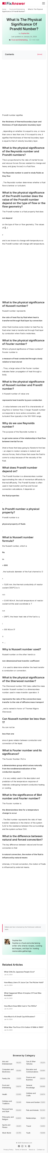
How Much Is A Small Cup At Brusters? (19, 1017)
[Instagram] (22, 1146)
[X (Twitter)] (26, 1146)
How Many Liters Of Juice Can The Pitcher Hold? (24, 982)
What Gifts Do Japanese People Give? (19, 972)
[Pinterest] (29, 1146)
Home (4, 9)
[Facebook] (19, 1146)
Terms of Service (21, 1149)
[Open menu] (43, 3)
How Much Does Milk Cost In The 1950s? (20, 1006)
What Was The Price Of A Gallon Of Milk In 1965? (23, 1027)
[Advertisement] (24, 87)
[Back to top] (42, 1149)
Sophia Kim (25, 33)
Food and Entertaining (17, 9)
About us (32, 1149)
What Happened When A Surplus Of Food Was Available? (22, 994)
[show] (39, 54)
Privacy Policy (8, 1149)
